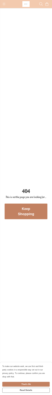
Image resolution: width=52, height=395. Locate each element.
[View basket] (47, 4)
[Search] (41, 4)
